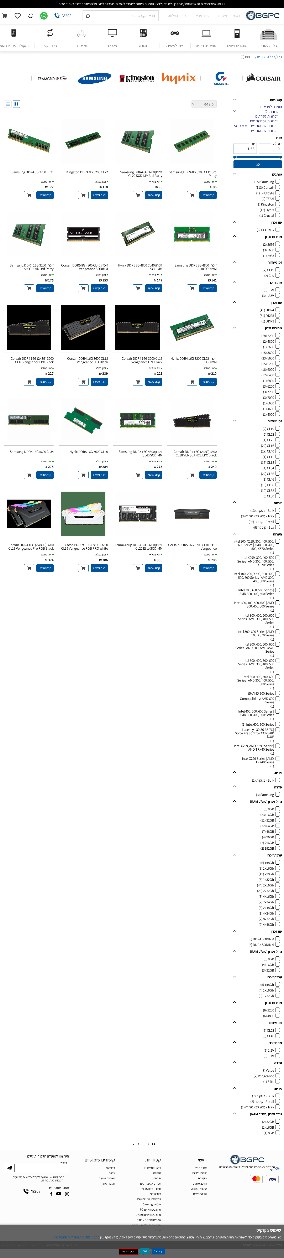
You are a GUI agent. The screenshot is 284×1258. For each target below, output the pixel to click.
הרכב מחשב (202, 15)
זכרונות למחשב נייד (264, 130)
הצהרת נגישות (107, 1178)
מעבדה (222, 15)
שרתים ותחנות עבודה (149, 1219)
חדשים (157, 1173)
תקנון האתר (108, 1183)
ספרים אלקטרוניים (150, 1183)
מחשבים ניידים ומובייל (148, 1214)
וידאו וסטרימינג (152, 1167)
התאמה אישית (128, 1251)
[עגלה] (4, 15)
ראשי (236, 15)
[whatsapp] (43, 15)
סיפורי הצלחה (177, 15)
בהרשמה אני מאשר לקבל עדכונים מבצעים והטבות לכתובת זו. (38, 1178)
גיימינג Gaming (152, 1204)
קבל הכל (158, 1251)
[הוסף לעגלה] (192, 195)
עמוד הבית (200, 1167)
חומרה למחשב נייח (269, 106)
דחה (145, 1251)
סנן (258, 164)
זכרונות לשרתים (266, 116)
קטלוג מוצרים (266, 56)
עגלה (112, 1173)
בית (279, 56)
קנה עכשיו (208, 195)
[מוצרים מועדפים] (17, 15)
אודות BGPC (199, 1173)
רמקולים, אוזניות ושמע (148, 1199)
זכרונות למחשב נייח (264, 121)
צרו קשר (110, 1167)
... (143, 1144)
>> (154, 1144)
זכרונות (272, 111)
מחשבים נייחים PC (150, 1209)
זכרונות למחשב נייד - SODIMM (256, 125)
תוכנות (157, 1178)
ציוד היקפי (155, 1193)
